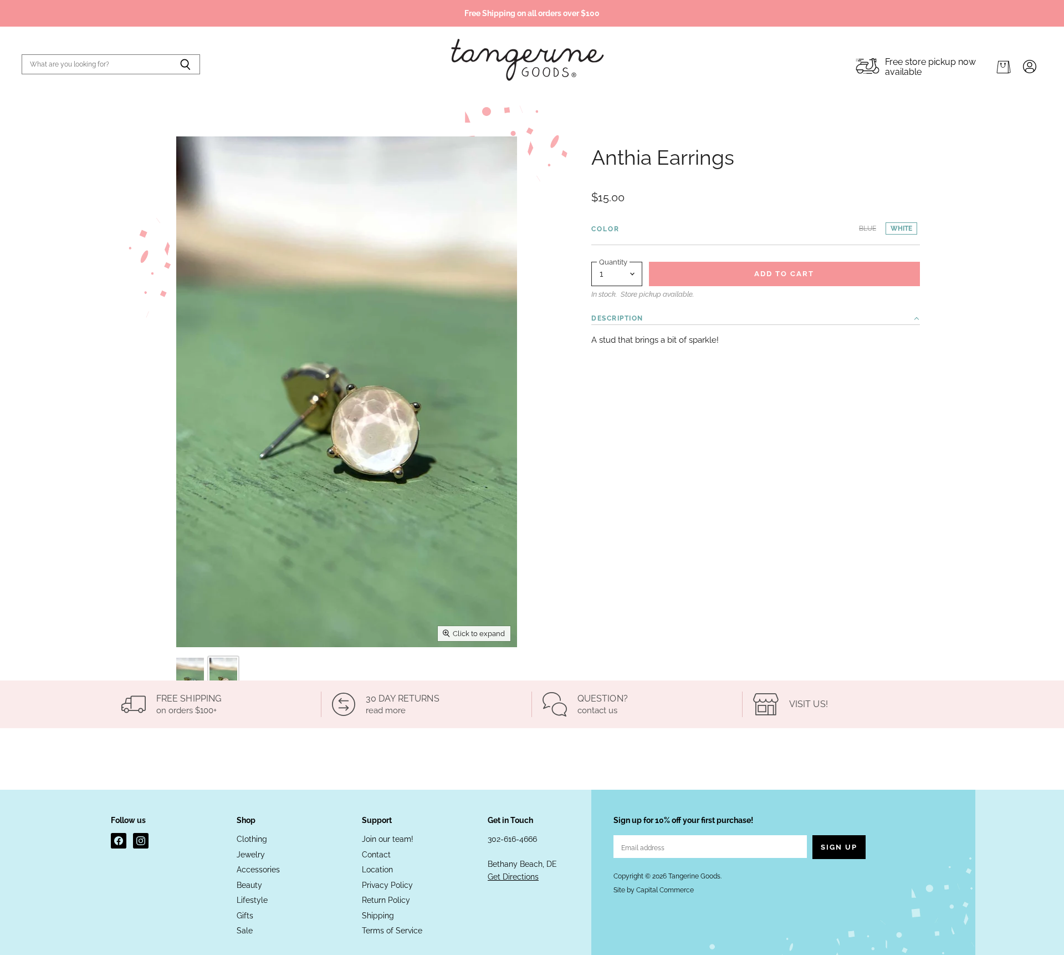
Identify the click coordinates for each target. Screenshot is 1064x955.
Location (377, 869)
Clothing (252, 839)
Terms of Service (392, 930)
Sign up (839, 847)
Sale (245, 930)
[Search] (185, 64)
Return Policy (386, 900)
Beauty (249, 885)
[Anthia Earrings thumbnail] (190, 678)
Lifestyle (252, 900)
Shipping (378, 915)
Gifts (245, 915)
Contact (376, 854)
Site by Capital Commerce (653, 890)
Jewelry (251, 854)
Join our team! (387, 839)
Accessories (258, 869)
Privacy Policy (387, 885)
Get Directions (513, 876)
